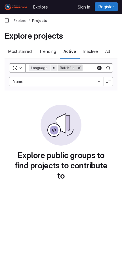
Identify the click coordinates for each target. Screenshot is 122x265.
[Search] (108, 68)
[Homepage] (16, 6)
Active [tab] (70, 51)
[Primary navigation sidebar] (6, 20)
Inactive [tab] (90, 51)
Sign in (84, 7)
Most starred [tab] (20, 51)
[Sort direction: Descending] (108, 81)
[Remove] (79, 68)
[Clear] (99, 68)
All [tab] (107, 51)
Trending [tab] (47, 51)
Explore (40, 7)
